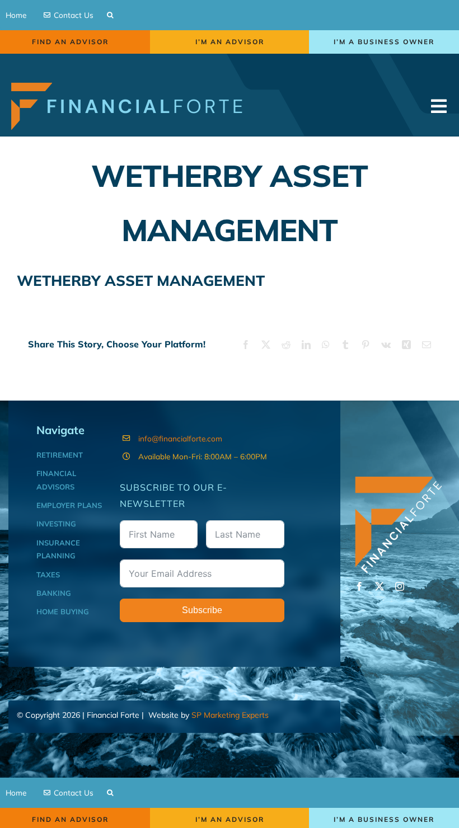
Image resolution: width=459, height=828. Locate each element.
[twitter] (379, 586)
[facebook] (359, 586)
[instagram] (399, 586)
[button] (110, 15)
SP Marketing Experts (230, 715)
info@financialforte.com (180, 438)
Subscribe (202, 610)
